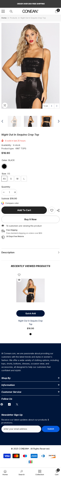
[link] (51, 210)
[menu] (3, 11)
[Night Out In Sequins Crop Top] (30, 290)
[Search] (11, 11)
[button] (51, 105)
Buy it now (30, 219)
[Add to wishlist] (19, 275)
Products (13, 18)
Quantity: (5, 187)
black (30, 334)
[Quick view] (19, 280)
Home (4, 18)
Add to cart (24, 210)
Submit (51, 429)
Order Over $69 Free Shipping (31, 4)
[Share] (57, 210)
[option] (30, 66)
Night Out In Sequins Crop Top (30, 322)
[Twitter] (17, 404)
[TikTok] (9, 404)
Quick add (30, 313)
